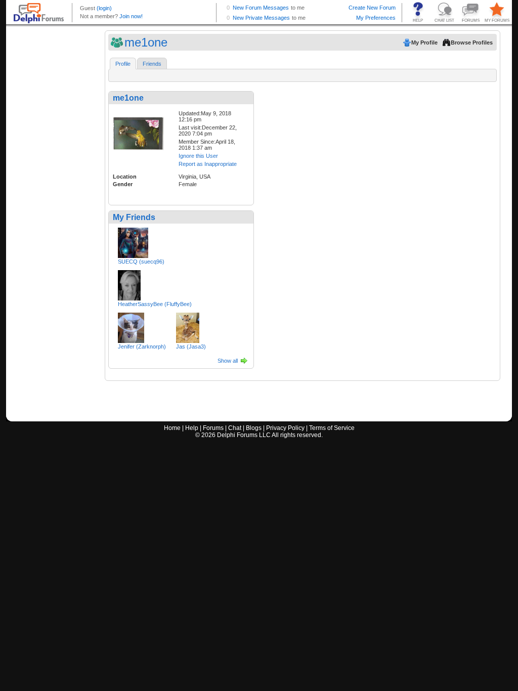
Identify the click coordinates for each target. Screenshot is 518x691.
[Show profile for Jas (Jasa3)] (187, 325)
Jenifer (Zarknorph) (142, 346)
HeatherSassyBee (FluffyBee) (155, 304)
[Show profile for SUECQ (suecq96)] (133, 240)
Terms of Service (332, 427)
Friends (152, 64)
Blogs (254, 427)
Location (125, 177)
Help (191, 427)
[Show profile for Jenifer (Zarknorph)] (131, 325)
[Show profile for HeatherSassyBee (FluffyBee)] (129, 283)
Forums (213, 427)
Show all (228, 361)
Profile (123, 64)
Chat (234, 427)
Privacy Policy (285, 427)
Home (172, 427)
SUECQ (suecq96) (141, 261)
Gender (123, 184)
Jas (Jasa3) (191, 346)
